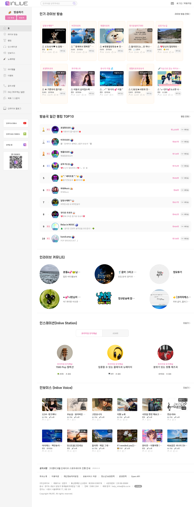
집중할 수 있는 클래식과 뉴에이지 (115, 367)
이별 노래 (121, 414)
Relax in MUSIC (68, 224)
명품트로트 (105, 25)
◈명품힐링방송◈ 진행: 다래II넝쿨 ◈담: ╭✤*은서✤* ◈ (112, 46)
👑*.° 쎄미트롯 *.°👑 (70, 176)
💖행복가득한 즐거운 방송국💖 (73, 216)
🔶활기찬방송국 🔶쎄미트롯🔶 (73, 180)
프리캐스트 (76, 68)
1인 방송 (10, 17)
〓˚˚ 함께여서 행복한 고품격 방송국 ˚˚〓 (76, 143)
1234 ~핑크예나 (49, 414)
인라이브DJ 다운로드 (13, 134)
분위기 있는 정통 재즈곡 (165, 367)
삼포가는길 (162, 25)
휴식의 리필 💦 (106, 68)
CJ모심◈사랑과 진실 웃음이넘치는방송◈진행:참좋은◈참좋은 (141, 89)
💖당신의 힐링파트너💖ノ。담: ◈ (74, 168)
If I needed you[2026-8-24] (127, 445)
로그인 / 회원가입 (184, 3)
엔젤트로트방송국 (136, 68)
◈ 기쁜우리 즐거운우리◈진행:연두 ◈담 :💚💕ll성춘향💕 (54, 89)
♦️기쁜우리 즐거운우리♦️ (71, 131)
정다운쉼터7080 (136, 25)
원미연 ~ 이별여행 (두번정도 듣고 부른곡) (152, 445)
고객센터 (138, 486)
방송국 (21, 17)
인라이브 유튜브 (11, 123)
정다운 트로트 (66, 212)
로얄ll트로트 (48, 68)
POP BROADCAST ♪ (69, 240)
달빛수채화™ (48, 25)
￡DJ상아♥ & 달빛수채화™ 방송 (54, 46)
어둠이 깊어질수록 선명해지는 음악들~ (83, 89)
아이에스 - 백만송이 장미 (52, 445)
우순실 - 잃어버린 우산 (77, 414)
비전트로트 (76, 25)
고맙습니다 (97, 414)
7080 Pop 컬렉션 (65, 367)
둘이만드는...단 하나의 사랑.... (141, 46)
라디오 (62, 51)
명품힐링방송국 (67, 155)
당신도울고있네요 (75, 445)
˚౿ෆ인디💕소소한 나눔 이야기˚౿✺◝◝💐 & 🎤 (170, 89)
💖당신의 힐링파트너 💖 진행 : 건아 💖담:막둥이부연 (170, 46)
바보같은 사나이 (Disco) (177, 445)
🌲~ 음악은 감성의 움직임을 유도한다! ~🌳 (77, 228)
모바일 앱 (9, 145)
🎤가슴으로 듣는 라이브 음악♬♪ (172, 68)
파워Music (65, 188)
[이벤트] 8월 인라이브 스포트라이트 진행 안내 (69, 468)
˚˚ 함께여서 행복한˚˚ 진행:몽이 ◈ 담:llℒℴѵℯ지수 (83, 46)
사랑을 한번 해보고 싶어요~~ (152, 414)
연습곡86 (171, 414)
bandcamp (66, 236)
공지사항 (44, 468)
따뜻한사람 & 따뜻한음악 (70, 204)
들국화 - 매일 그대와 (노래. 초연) (102, 445)
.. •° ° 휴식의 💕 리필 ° (112, 89)
